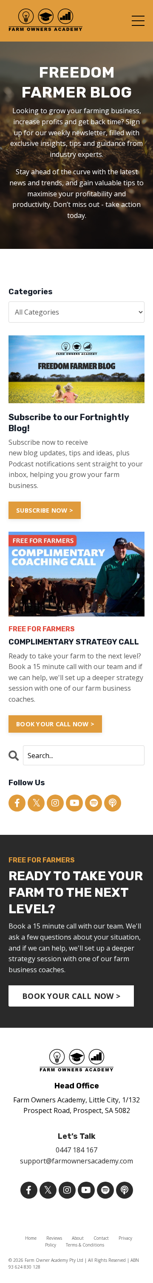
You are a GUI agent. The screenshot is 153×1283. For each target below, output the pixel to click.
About (78, 1238)
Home (31, 1238)
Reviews (54, 1238)
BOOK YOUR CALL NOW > (55, 724)
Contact (101, 1238)
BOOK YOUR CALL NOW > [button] (71, 996)
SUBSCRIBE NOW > (44, 510)
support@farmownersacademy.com (76, 1161)
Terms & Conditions (85, 1245)
